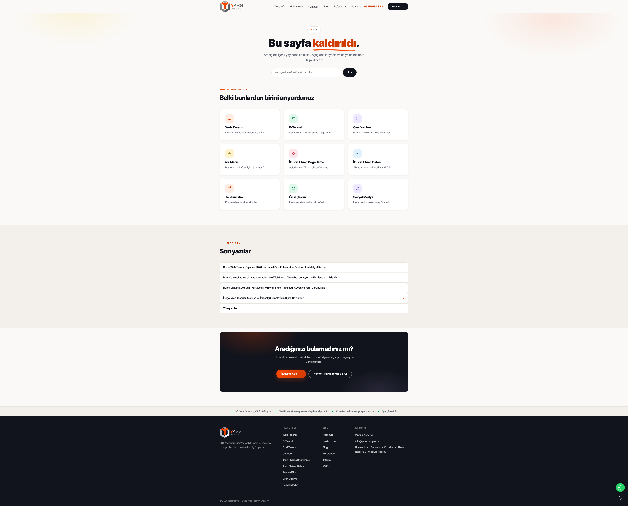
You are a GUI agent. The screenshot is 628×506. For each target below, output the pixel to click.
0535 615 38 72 (373, 6)
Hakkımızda (296, 6)
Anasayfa (280, 6)
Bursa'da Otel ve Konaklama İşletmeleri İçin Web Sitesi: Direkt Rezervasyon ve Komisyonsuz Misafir (314, 277)
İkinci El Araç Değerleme (296, 460)
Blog (326, 6)
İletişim (355, 6)
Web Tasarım (290, 434)
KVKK (326, 466)
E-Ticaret (288, 441)
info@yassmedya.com (367, 441)
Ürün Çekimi (290, 478)
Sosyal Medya (290, 485)
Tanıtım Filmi (289, 472)
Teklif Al (398, 6)
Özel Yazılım (289, 447)
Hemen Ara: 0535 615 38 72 (330, 373)
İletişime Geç (291, 373)
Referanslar (340, 6)
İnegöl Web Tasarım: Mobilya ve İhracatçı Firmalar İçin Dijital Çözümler (314, 298)
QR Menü (288, 453)
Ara (350, 72)
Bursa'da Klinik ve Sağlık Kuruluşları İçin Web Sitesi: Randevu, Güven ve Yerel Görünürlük (314, 287)
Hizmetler (313, 6)
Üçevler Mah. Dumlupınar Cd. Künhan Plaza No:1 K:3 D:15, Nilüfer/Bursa (379, 449)
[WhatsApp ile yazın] (620, 487)
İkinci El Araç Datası (293, 466)
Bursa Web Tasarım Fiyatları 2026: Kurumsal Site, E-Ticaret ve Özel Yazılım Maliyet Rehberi (314, 267)
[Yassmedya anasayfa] (231, 6)
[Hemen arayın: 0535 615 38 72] (620, 498)
